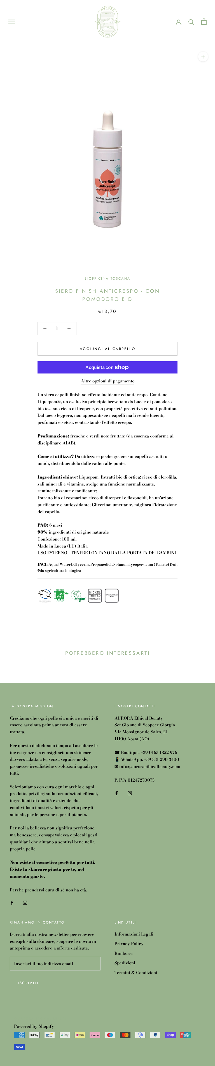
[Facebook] (12, 902)
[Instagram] (25, 902)
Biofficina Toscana (107, 278)
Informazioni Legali (133, 934)
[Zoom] (203, 56)
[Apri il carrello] (204, 21)
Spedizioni (124, 963)
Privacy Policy (129, 944)
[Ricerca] (191, 22)
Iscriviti (28, 983)
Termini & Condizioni (135, 973)
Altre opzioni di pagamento (107, 381)
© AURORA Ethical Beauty (40, 1018)
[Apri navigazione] (11, 21)
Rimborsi (123, 953)
